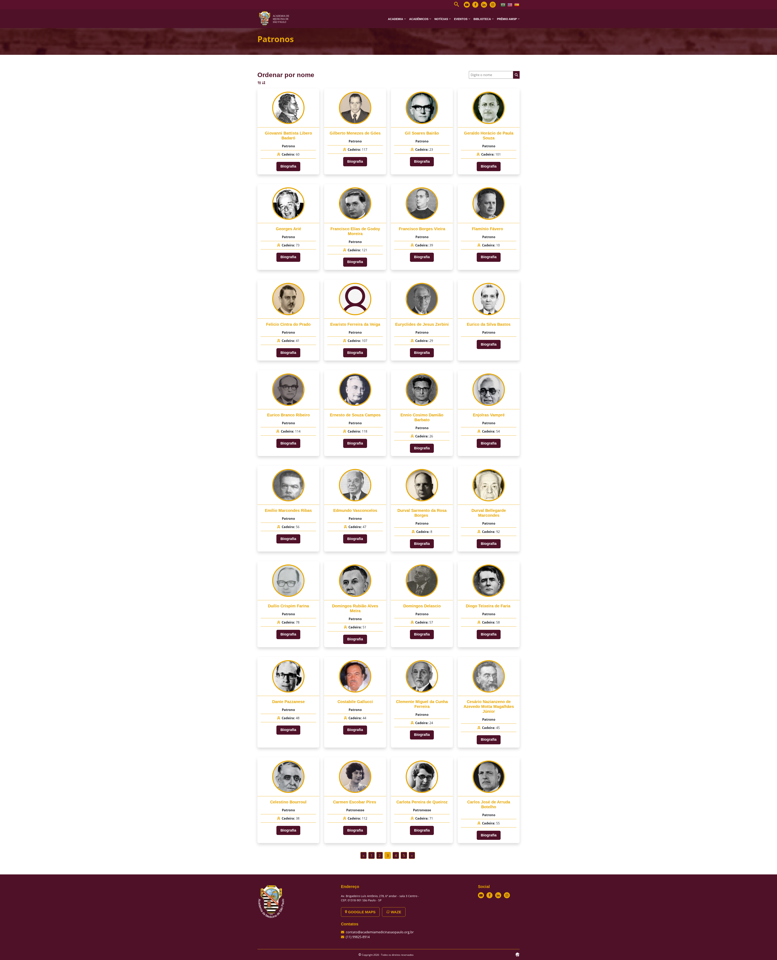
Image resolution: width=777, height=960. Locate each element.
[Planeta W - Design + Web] (517, 954)
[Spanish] (517, 4)
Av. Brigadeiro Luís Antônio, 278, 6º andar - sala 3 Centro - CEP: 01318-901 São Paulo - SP (380, 898)
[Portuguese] (503, 4)
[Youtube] (467, 5)
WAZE (395, 912)
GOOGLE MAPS (361, 912)
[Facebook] (475, 5)
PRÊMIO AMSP (507, 19)
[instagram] (493, 5)
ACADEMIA (395, 19)
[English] (510, 4)
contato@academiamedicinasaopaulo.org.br (380, 932)
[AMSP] (275, 18)
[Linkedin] (484, 5)
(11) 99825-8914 (358, 937)
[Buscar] (516, 75)
